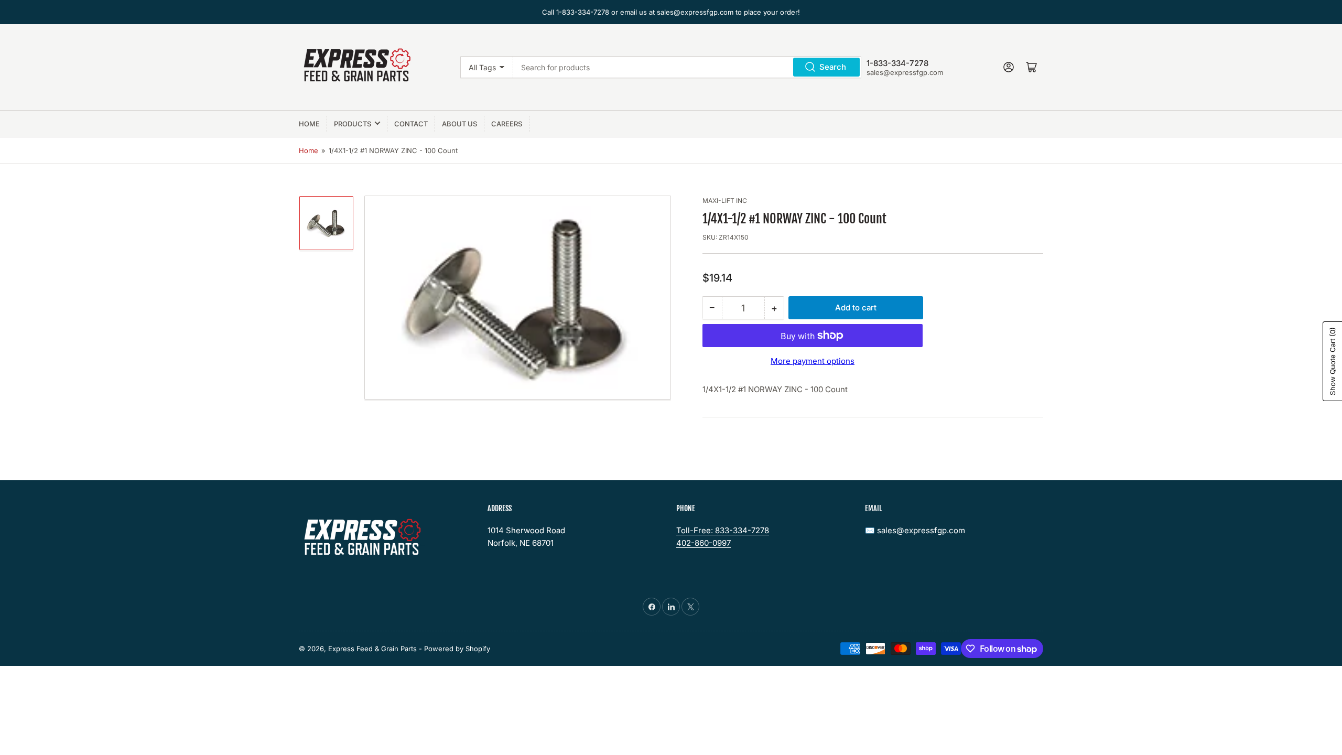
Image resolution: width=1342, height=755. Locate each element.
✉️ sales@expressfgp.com (915, 530)
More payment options (812, 361)
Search (832, 67)
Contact (411, 124)
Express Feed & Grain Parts (372, 648)
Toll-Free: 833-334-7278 (722, 530)
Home (309, 124)
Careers (506, 124)
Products (352, 124)
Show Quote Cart (1332, 361)
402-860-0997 (703, 543)
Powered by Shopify (457, 648)
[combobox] (687, 67)
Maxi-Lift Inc (724, 200)
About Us (459, 124)
